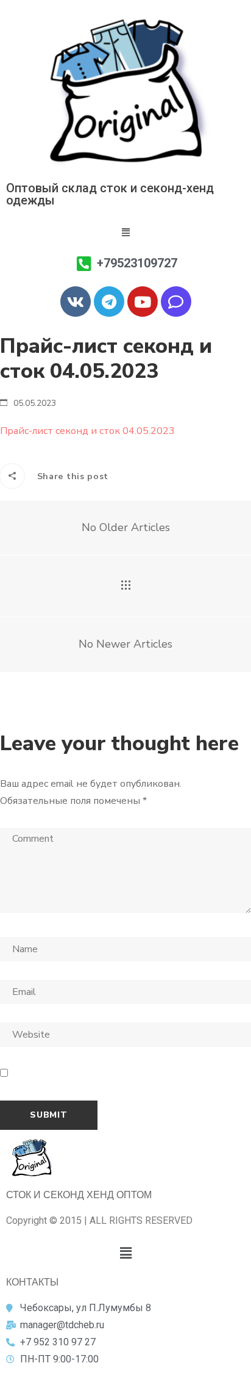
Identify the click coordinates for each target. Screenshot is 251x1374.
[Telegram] (109, 301)
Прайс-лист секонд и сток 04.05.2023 (87, 431)
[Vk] (75, 301)
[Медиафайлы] (125, 586)
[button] (125, 233)
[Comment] (176, 301)
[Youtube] (142, 301)
